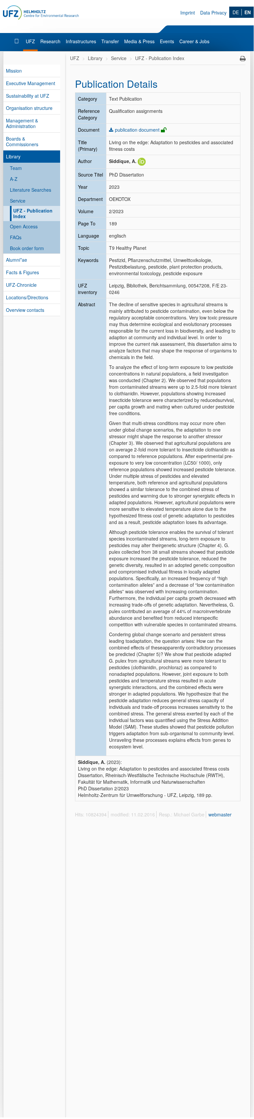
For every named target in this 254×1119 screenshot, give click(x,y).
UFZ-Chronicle (21, 284)
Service (17, 200)
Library (13, 156)
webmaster (220, 814)
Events (167, 41)
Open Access (24, 226)
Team (16, 168)
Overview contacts (25, 310)
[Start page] (17, 41)
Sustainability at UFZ (27, 95)
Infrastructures (81, 41)
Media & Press (139, 41)
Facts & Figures (22, 272)
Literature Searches (30, 189)
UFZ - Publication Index (33, 213)
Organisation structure (29, 108)
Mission (14, 70)
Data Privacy (213, 12)
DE (236, 12)
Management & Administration (22, 123)
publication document (137, 129)
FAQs (15, 237)
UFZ (30, 41)
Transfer (110, 41)
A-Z (14, 179)
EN (247, 12)
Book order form (27, 248)
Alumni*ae (16, 259)
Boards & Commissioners (22, 141)
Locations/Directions (27, 297)
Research (50, 41)
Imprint (187, 12)
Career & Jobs (194, 41)
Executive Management (30, 83)
